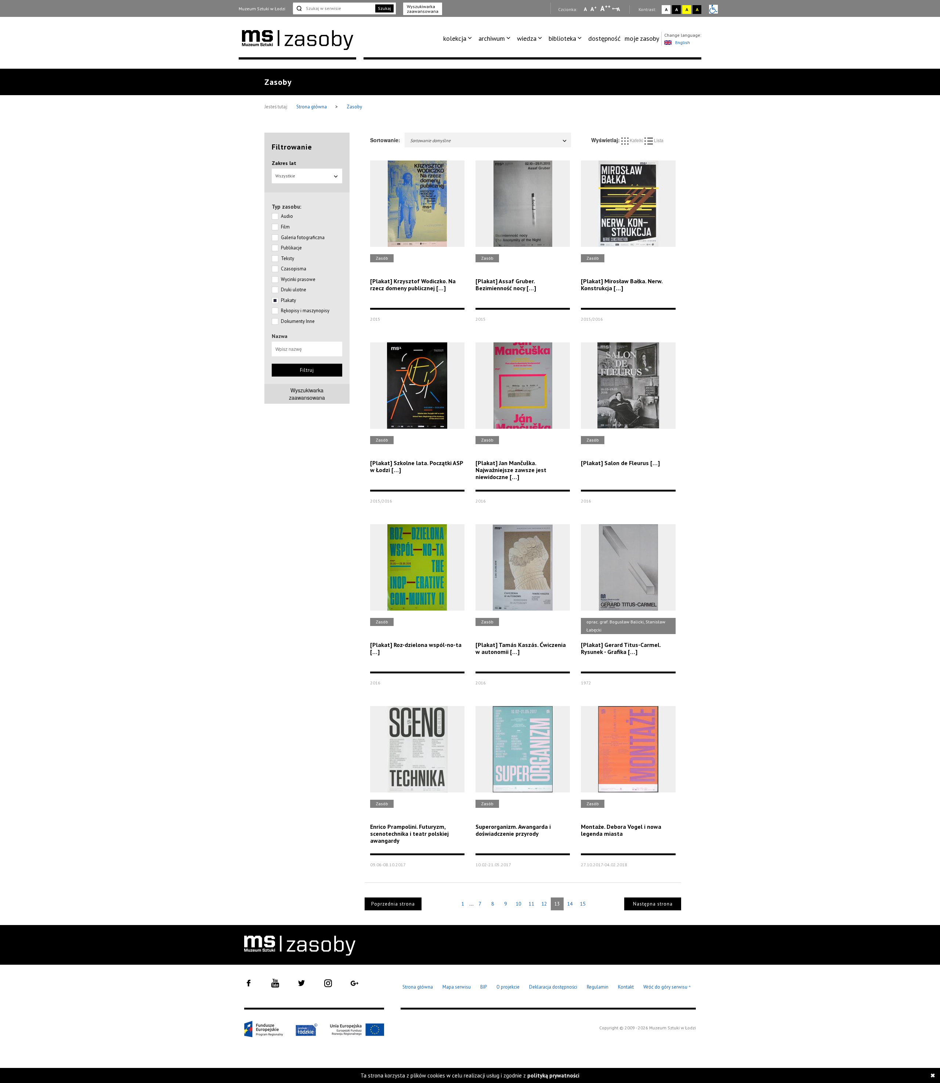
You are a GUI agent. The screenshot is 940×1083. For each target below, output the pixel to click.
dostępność (604, 38)
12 (544, 903)
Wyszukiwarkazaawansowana (307, 393)
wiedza (526, 38)
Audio (287, 216)
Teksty (287, 258)
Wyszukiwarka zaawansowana (422, 9)
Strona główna (312, 107)
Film (285, 227)
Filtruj (307, 370)
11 (531, 903)
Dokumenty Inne (298, 321)
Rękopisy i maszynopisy (305, 310)
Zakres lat (284, 163)
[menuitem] (458, 38)
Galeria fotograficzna (303, 237)
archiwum (491, 38)
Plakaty (288, 300)
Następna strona (653, 904)
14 (570, 903)
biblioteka (562, 38)
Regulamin (597, 987)
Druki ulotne (293, 290)
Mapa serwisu (456, 987)
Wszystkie (285, 176)
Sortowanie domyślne (430, 140)
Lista (658, 140)
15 (583, 903)
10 (518, 903)
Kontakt (626, 987)
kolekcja (454, 38)
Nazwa (280, 336)
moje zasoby (642, 38)
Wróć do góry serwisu (667, 987)
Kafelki (636, 140)
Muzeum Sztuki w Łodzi (262, 8)
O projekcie (508, 987)
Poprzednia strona (393, 904)
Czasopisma (293, 269)
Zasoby (354, 107)
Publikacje (291, 248)
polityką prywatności (553, 1075)
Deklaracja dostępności (553, 987)
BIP (483, 987)
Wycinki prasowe (298, 279)
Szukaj (384, 8)
